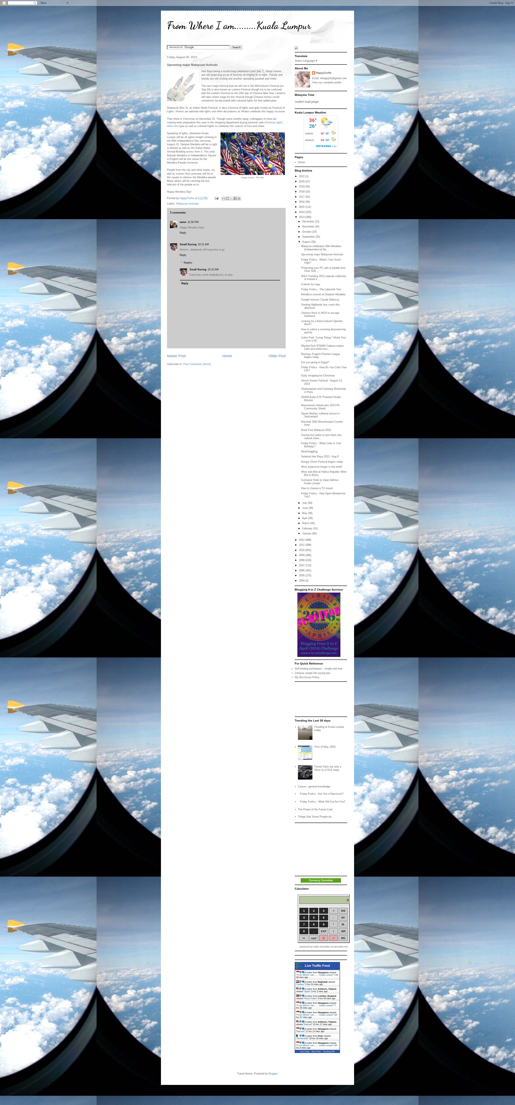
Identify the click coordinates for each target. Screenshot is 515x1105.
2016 (302, 201)
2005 (302, 575)
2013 (302, 217)
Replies (188, 262)
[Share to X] (231, 198)
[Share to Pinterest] (239, 198)
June (305, 507)
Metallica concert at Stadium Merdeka (323, 294)
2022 (302, 176)
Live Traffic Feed (317, 965)
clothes (300, 984)
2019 (302, 186)
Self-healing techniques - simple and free (318, 668)
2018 (302, 191)
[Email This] (224, 198)
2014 (302, 212)
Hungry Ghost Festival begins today (322, 461)
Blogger (273, 1073)
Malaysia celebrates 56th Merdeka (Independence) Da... (321, 248)
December (308, 221)
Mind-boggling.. (310, 451)
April (305, 518)
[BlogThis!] (228, 198)
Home (227, 356)
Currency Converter (321, 880)
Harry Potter (310, 998)
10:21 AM (203, 244)
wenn (183, 222)
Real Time (316, 1051)
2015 (302, 206)
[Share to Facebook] (235, 198)
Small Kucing (188, 244)
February (307, 528)
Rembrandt (302, 1038)
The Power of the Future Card (315, 809)
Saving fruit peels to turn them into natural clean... (321, 436)
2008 (302, 560)
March (306, 523)
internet (308, 1024)
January (307, 533)
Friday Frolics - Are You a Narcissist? (321, 793)
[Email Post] (216, 198)
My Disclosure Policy (307, 677)
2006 (302, 570)
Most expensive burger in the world (321, 466)
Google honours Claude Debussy (320, 299)
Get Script (305, 1051)
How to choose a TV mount (317, 488)
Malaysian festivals (187, 203)
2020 (302, 181)
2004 (302, 580)
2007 (302, 565)
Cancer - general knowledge (314, 786)
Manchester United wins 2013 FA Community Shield (320, 407)
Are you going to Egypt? (315, 362)
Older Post (277, 356)
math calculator (321, 946)
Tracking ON (328, 1051)
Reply (183, 232)
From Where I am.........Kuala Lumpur (239, 25)
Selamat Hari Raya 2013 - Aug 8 (320, 456)
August (306, 241)
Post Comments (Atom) (197, 364)
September (309, 236)
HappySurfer (324, 72)
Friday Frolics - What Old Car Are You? (322, 801)
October (307, 231)
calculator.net (340, 946)
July (305, 502)
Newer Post (176, 356)
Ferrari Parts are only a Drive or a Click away (327, 768)
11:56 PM (193, 222)
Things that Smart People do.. (315, 816)
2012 (302, 539)
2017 (302, 196)
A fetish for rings (310, 284)
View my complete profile (326, 82)
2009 (302, 555)
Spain (307, 991)
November (308, 226)
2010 (302, 550)
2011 (302, 544)
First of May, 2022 (325, 746)
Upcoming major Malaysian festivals (322, 254)
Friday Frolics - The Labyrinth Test (321, 289)
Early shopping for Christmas (318, 375)
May (305, 513)
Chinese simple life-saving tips (312, 673)
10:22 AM (213, 269)
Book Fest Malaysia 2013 (316, 429)
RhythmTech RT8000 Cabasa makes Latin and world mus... (322, 347)
